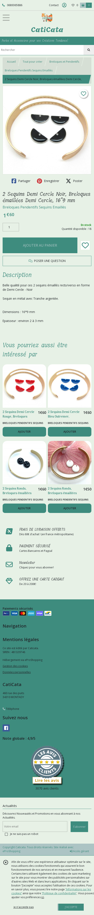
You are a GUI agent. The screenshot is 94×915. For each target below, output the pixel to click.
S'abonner (79, 827)
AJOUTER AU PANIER (40, 245)
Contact (54, 5)
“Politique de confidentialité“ (59, 893)
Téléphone (12, 709)
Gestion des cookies (15, 666)
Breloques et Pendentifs (64, 62)
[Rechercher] (89, 50)
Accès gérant (80, 851)
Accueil (11, 62)
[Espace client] (64, 5)
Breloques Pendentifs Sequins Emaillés (28, 70)
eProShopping (11, 851)
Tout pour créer (32, 62)
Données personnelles (17, 672)
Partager (23, 181)
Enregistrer (51, 181)
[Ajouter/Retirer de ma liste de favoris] (85, 245)
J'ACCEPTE (71, 907)
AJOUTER (24, 431)
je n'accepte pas (24, 907)
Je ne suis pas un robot (24, 834)
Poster (77, 181)
